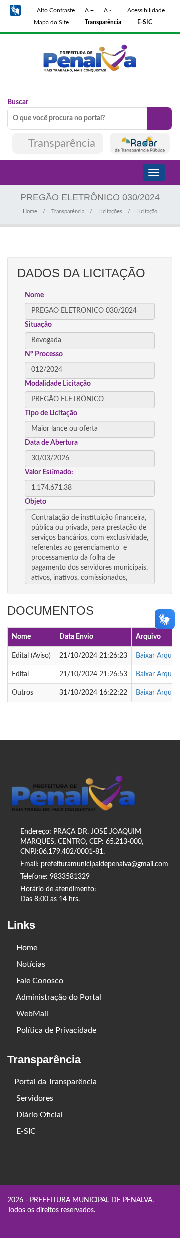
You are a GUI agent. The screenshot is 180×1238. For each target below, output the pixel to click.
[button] (15, 10)
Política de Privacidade (55, 1030)
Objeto (35, 501)
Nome (34, 295)
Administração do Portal (58, 997)
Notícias (30, 964)
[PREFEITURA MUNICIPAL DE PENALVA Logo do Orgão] (90, 57)
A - (108, 10)
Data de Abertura (51, 442)
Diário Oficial (38, 1115)
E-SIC (25, 1131)
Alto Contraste (55, 10)
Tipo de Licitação (51, 413)
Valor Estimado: (49, 472)
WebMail (31, 1014)
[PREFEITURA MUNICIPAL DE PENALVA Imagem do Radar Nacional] (140, 143)
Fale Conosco (39, 981)
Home (30, 211)
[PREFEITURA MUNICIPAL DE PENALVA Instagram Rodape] (155, 1221)
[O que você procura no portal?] (159, 118)
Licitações (110, 211)
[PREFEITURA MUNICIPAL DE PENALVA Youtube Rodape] (169, 1221)
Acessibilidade (145, 10)
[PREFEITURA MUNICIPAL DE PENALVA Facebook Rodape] (141, 1221)
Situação (38, 324)
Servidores (34, 1098)
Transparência (62, 143)
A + (89, 10)
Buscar (18, 102)
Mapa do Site (50, 22)
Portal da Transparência (55, 1082)
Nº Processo (44, 354)
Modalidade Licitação (58, 383)
